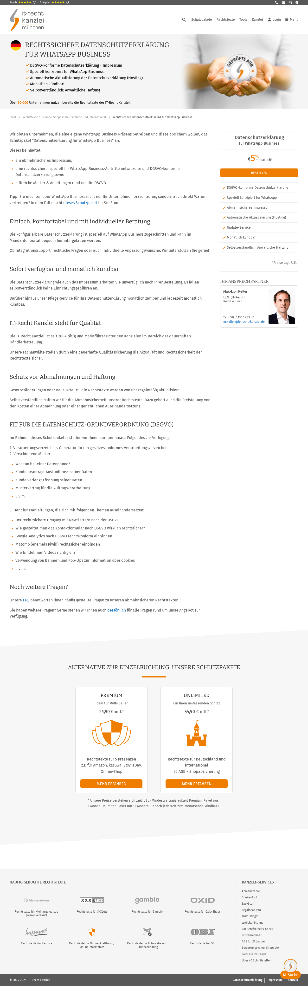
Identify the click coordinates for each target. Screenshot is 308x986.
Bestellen (259, 173)
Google (23, 2)
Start (13, 117)
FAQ (26, 600)
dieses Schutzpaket (80, 202)
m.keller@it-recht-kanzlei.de (244, 321)
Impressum (275, 980)
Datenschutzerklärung (247, 980)
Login (277, 20)
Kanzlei (257, 20)
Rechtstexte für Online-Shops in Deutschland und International (64, 117)
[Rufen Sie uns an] (276, 2)
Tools (243, 20)
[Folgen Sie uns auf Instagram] (290, 2)
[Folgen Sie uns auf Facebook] (296, 2)
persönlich (116, 610)
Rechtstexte (226, 20)
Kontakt (293, 980)
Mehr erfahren (111, 783)
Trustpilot (54, 2)
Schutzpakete (201, 20)
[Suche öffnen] (184, 19)
